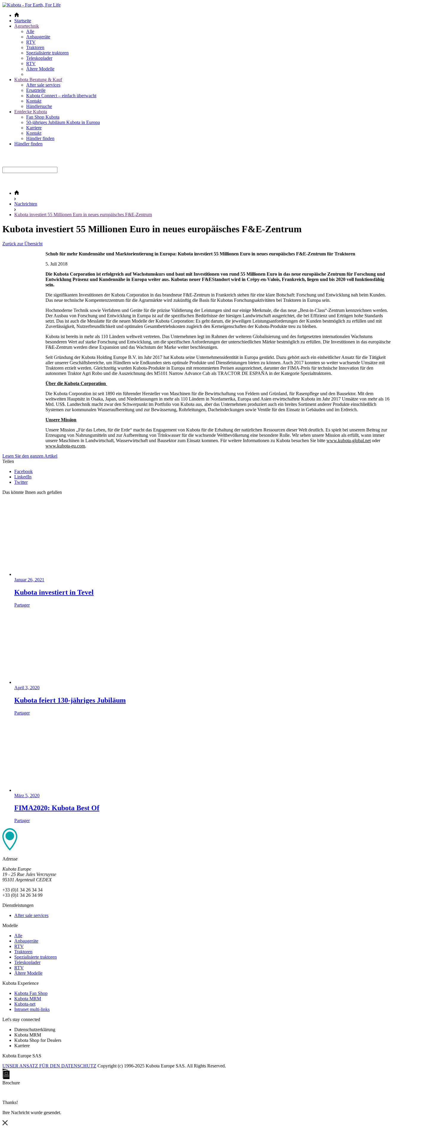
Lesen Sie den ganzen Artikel (29, 455)
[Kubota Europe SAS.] (31, 4)
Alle (30, 31)
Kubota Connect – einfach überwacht (61, 95)
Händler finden (40, 138)
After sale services (43, 84)
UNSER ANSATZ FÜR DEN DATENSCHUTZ (49, 1065)
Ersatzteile (35, 90)
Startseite (22, 20)
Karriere (34, 127)
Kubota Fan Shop (31, 993)
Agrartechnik (26, 26)
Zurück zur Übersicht (22, 243)
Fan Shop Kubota (42, 117)
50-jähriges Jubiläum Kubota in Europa (63, 122)
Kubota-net (24, 1003)
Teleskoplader (39, 58)
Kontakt (33, 100)
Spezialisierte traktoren (47, 52)
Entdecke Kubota (30, 111)
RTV (31, 42)
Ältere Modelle (40, 68)
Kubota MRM (27, 998)
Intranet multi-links (32, 1009)
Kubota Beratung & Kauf (38, 79)
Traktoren (35, 47)
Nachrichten (25, 203)
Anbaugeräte (38, 36)
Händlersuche (39, 106)
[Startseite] (16, 193)
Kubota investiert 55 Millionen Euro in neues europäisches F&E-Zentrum (83, 214)
